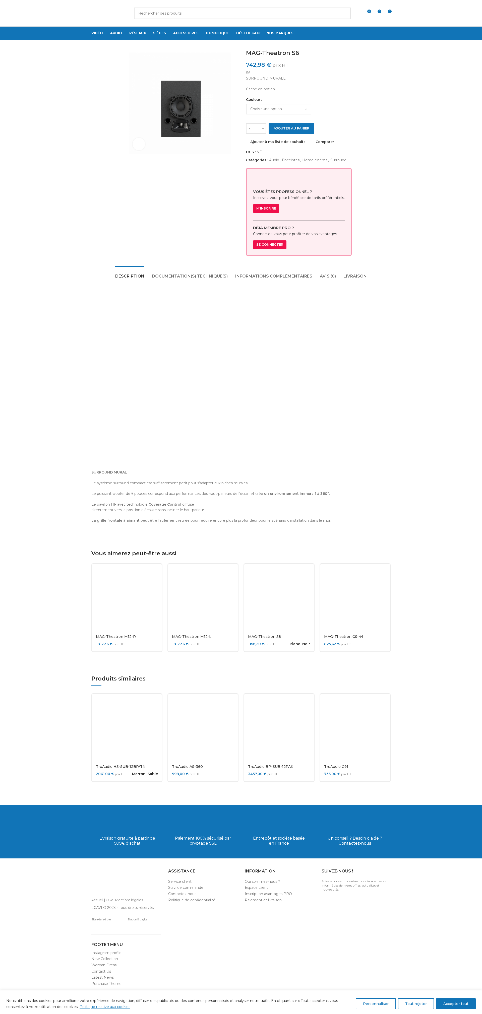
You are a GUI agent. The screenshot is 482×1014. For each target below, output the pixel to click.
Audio (274, 160)
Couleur (253, 99)
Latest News (102, 977)
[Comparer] (154, 576)
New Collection (104, 959)
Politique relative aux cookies (105, 1006)
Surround (338, 160)
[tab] (129, 273)
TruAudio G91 (336, 766)
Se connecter (269, 244)
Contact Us (101, 971)
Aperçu (154, 587)
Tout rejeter (416, 1003)
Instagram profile (106, 953)
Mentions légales (129, 900)
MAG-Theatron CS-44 (343, 636)
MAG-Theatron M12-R (116, 636)
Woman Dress (103, 965)
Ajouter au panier (291, 128)
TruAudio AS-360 (187, 766)
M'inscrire (266, 208)
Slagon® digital (138, 919)
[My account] (357, 13)
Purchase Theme (106, 983)
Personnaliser (376, 1003)
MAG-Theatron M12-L (191, 636)
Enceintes (290, 160)
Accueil (97, 900)
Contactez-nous (354, 843)
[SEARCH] (345, 13)
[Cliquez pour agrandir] (139, 144)
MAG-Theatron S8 (264, 636)
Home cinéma (315, 160)
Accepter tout (455, 1003)
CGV (109, 900)
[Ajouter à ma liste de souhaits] (154, 598)
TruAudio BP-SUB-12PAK (270, 766)
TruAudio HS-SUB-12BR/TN (121, 766)
